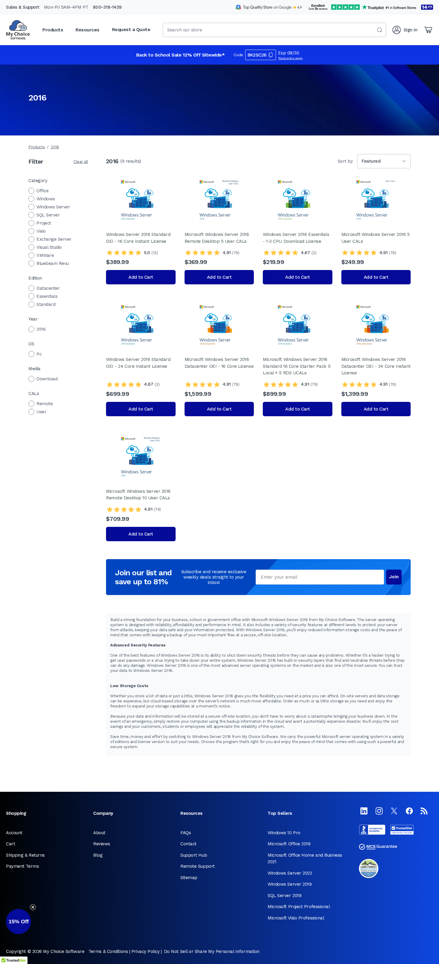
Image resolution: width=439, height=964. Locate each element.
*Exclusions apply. (290, 58)
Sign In (410, 30)
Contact (188, 843)
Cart (10, 843)
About (99, 832)
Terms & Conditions (108, 951)
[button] (18, 921)
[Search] (379, 30)
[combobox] (274, 30)
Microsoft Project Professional (299, 906)
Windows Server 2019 (289, 884)
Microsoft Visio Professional (296, 918)
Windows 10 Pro (284, 832)
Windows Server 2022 (290, 873)
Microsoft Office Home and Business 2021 (305, 858)
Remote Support (197, 866)
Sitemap (188, 877)
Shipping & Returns (25, 855)
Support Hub (193, 855)
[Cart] (428, 30)
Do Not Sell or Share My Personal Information (212, 951)
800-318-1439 (107, 7)
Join (394, 576)
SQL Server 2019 (284, 895)
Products (36, 147)
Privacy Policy (145, 951)
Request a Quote (131, 29)
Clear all (80, 161)
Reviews (101, 843)
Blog (97, 855)
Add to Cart (140, 277)
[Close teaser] (33, 907)
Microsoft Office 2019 (289, 843)
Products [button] (52, 30)
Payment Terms (22, 866)
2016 (55, 147)
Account (14, 832)
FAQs (185, 832)
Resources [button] (87, 30)
